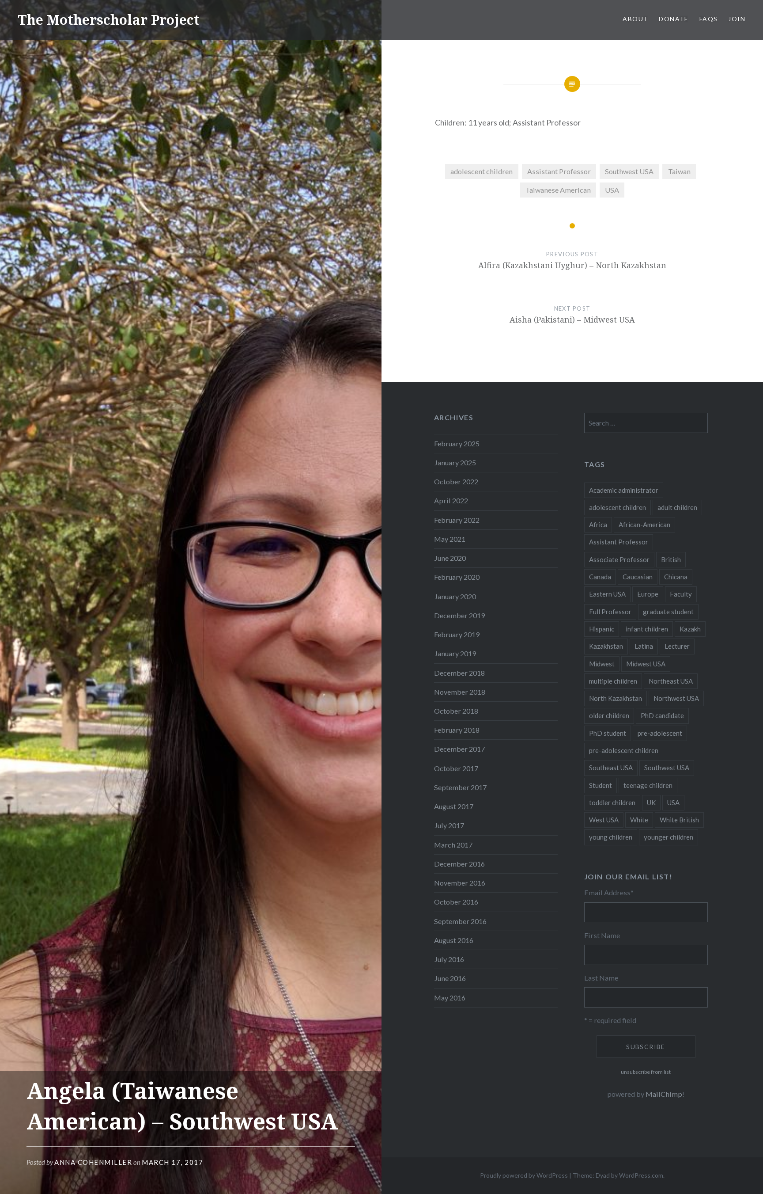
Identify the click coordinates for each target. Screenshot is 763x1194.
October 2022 (456, 481)
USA (612, 190)
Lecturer (677, 646)
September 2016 (460, 921)
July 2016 (449, 959)
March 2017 (453, 844)
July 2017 (449, 825)
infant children (647, 629)
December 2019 (459, 615)
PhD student (607, 733)
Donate (673, 19)
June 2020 (450, 558)
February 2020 (457, 577)
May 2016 (449, 997)
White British (679, 820)
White (639, 820)
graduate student (668, 612)
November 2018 (459, 692)
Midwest (602, 664)
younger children (668, 837)
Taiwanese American (558, 190)
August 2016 (453, 940)
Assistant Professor (559, 171)
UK (651, 802)
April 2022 (451, 500)
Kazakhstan (606, 646)
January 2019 (455, 653)
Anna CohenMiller (93, 1162)
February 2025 (457, 443)
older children (609, 715)
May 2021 (449, 539)
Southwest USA (629, 171)
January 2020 (455, 596)
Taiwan (679, 171)
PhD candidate (662, 715)
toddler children (612, 802)
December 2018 (459, 673)
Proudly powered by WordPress (524, 1175)
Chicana (675, 577)
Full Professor (610, 612)
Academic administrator (623, 490)
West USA (604, 820)
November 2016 (459, 882)
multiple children (613, 681)
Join (736, 19)
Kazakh (690, 629)
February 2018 (457, 730)
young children (610, 837)
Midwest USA (645, 664)
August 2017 (453, 806)
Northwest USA (676, 698)
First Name (602, 935)
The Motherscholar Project (109, 20)
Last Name (601, 977)
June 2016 (450, 978)
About (635, 19)
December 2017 (459, 749)
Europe (647, 594)
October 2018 (456, 711)
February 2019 (457, 634)
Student (600, 785)
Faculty (681, 594)
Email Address (609, 892)
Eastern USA (607, 594)
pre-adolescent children (623, 750)
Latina (644, 646)
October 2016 (456, 901)
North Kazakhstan (615, 698)
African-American (644, 525)
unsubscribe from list (646, 1072)
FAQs (708, 19)
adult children (677, 507)
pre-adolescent (660, 733)
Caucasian (638, 577)
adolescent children (481, 171)
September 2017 (460, 787)
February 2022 (457, 520)
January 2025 (455, 462)
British (671, 559)
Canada (600, 577)
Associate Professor (619, 559)
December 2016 (459, 863)
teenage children (647, 785)
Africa (598, 525)
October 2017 (456, 768)
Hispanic (601, 629)
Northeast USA (671, 681)
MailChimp (664, 1094)
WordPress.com (641, 1175)
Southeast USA (611, 768)
